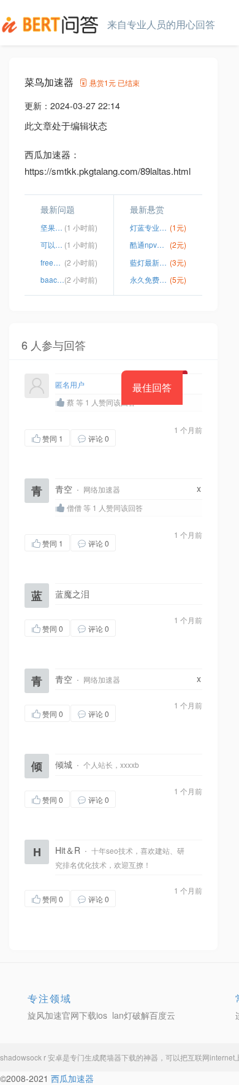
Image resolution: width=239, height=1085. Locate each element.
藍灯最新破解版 (150, 262)
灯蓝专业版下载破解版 (150, 227)
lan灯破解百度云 (143, 1015)
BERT (52, 24)
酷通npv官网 (150, 244)
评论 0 (98, 438)
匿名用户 (70, 384)
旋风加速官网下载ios (67, 1015)
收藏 (140, 437)
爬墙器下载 (117, 1057)
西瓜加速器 (72, 1078)
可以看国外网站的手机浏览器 (52, 244)
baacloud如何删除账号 (52, 279)
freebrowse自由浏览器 (52, 262)
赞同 (52, 438)
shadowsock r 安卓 (31, 1057)
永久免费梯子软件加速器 (150, 279)
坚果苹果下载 (52, 227)
